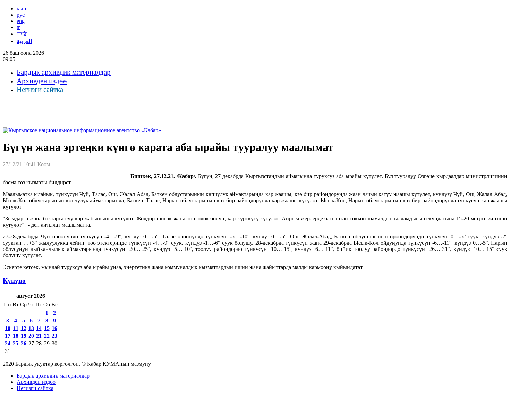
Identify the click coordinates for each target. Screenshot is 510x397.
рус (21, 15)
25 (15, 343)
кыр (21, 8)
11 (15, 328)
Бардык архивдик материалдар (64, 72)
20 (31, 336)
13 (31, 328)
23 (54, 336)
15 (47, 328)
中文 (22, 34)
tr (18, 27)
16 (54, 328)
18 (15, 336)
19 (23, 336)
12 (23, 328)
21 (39, 336)
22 (47, 336)
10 (7, 328)
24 (7, 343)
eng (21, 21)
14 (39, 328)
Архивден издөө (42, 81)
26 (23, 343)
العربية (24, 41)
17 (7, 336)
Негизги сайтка (40, 89)
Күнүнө (14, 280)
